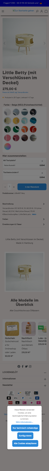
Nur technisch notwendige (25, 428)
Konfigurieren (25, 436)
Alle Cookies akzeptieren (25, 443)
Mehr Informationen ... (24, 422)
